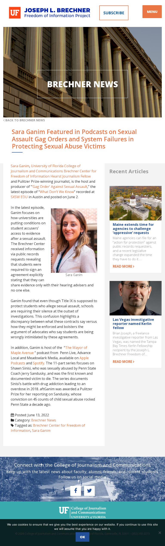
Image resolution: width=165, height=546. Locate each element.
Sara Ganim (20, 166)
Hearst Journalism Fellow (70, 176)
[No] (159, 532)
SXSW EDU (19, 197)
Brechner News (43, 420)
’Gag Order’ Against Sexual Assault (59, 186)
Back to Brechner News (25, 120)
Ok (82, 537)
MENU (152, 11)
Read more (123, 266)
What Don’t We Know (57, 191)
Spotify (38, 363)
